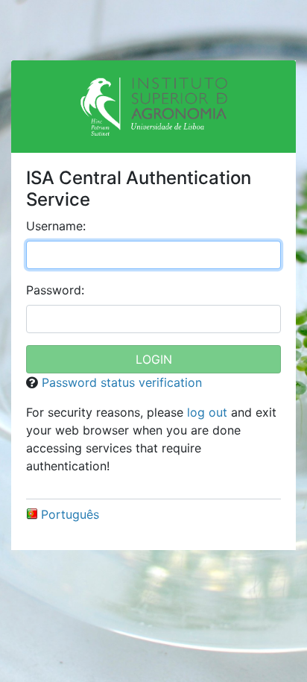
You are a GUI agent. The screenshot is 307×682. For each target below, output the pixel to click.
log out (207, 412)
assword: (55, 289)
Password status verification (122, 382)
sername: (56, 225)
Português (70, 514)
